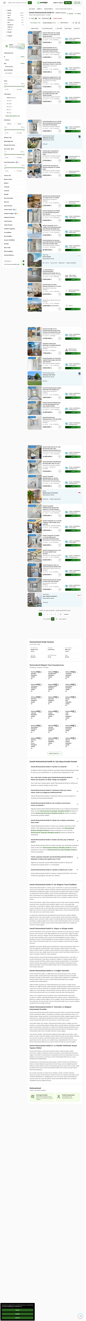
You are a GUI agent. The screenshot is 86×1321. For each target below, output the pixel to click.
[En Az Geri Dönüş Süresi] (5, 168)
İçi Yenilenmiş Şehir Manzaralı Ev (52, 300)
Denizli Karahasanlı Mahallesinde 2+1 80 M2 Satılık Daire (52, 419)
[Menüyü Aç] (4, 3)
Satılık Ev (39, 9)
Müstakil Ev (10, 20)
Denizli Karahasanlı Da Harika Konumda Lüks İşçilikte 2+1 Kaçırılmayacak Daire (52, 389)
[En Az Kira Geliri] (5, 154)
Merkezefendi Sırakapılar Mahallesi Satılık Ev (68, 688)
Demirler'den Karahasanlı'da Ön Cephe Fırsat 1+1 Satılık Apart (51, 197)
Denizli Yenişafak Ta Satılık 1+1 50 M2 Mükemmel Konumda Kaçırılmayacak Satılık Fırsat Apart (51, 538)
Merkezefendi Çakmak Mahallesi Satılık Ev (33, 715)
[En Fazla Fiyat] (24, 86)
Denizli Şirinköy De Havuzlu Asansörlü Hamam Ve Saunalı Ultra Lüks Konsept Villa (52, 242)
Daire (8, 15)
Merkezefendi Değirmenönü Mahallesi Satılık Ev (50, 688)
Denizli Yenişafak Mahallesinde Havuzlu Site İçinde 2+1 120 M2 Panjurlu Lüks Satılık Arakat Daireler (51, 508)
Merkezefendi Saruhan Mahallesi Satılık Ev (50, 813)
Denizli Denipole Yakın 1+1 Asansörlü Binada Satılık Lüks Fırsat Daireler (52, 566)
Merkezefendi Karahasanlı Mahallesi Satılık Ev (50, 675)
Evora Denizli (47, 256)
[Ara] (30, 2)
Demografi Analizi (41, 1095)
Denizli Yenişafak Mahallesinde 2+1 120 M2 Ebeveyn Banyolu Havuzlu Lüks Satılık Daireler (51, 479)
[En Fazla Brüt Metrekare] (24, 130)
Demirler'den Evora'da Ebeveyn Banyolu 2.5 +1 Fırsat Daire (52, 286)
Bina (8, 22)
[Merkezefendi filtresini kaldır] (50, 18)
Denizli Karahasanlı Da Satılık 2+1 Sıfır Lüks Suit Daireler (52, 580)
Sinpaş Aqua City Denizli (50, 493)
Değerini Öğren (58, 2)
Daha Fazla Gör (54, 753)
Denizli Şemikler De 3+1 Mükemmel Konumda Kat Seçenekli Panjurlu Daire (50, 49)
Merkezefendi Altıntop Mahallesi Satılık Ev (57, 847)
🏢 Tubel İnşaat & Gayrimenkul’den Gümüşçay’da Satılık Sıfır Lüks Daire (52, 272)
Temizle (22, 56)
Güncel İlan (77, 28)
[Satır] (73, 22)
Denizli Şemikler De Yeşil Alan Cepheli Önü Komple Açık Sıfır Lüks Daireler (52, 360)
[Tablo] (79, 22)
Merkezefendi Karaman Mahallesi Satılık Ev (33, 700)
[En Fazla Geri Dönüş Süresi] (24, 168)
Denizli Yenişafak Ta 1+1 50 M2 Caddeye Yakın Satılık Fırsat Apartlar (52, 522)
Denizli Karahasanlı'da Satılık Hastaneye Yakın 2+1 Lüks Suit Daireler (52, 64)
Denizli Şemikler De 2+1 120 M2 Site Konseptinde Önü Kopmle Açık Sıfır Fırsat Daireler (52, 123)
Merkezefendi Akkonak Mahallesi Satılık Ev (50, 700)
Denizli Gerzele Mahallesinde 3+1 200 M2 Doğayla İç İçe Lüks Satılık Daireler (51, 404)
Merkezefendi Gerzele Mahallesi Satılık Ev (50, 729)
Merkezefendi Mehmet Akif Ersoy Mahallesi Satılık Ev (33, 743)
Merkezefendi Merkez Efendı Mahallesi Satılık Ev (68, 742)
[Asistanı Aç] (80, 1316)
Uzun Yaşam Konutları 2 (50, 596)
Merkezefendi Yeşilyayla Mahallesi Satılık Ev (46, 832)
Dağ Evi (9, 29)
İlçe (5, 63)
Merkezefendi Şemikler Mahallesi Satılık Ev (33, 675)
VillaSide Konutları (48, 138)
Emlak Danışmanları (68, 1095)
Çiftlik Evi (10, 27)
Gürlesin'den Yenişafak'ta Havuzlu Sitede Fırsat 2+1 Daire (50, 152)
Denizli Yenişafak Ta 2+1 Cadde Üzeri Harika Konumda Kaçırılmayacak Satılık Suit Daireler (52, 228)
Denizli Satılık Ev (48, 9)
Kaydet (71, 13)
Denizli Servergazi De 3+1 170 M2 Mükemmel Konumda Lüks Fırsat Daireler (52, 78)
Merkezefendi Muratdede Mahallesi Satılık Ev (33, 729)
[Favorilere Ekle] (59, 42)
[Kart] (76, 22)
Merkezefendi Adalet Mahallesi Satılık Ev (50, 715)
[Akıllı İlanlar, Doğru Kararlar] (42, 2)
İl (4, 57)
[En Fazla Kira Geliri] (24, 154)
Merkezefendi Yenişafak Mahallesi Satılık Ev (68, 675)
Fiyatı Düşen (67, 28)
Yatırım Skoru (34, 28)
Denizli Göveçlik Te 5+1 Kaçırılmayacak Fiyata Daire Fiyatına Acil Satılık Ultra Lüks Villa (52, 331)
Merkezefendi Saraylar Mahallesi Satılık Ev (50, 741)
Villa (8, 17)
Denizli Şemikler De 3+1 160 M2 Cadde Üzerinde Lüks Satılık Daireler (51, 93)
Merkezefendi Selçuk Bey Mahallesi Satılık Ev (68, 701)
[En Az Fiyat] (5, 86)
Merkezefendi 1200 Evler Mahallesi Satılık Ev (68, 715)
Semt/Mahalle (8, 70)
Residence (10, 24)
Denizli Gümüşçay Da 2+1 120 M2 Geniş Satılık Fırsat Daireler (52, 552)
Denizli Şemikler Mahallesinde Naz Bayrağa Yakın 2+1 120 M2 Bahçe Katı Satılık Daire (52, 463)
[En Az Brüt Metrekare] (5, 130)
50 (60, 614)
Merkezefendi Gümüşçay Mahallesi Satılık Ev (33, 688)
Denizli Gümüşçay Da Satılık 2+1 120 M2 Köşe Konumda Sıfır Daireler (51, 212)
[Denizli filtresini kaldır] (36, 18)
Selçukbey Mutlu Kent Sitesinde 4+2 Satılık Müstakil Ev (52, 345)
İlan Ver (67, 2)
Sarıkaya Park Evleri (49, 375)
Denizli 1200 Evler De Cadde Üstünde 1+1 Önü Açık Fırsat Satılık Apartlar (51, 34)
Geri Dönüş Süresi (47, 28)
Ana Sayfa (32, 9)
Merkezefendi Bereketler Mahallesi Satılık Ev (68, 729)
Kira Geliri (59, 28)
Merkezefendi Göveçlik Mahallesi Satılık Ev (62, 850)
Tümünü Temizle (57, 18)
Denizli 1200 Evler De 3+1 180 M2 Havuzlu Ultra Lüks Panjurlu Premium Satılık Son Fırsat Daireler (51, 449)
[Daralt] (6, 13)
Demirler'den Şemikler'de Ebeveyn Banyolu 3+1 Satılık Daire (51, 167)
